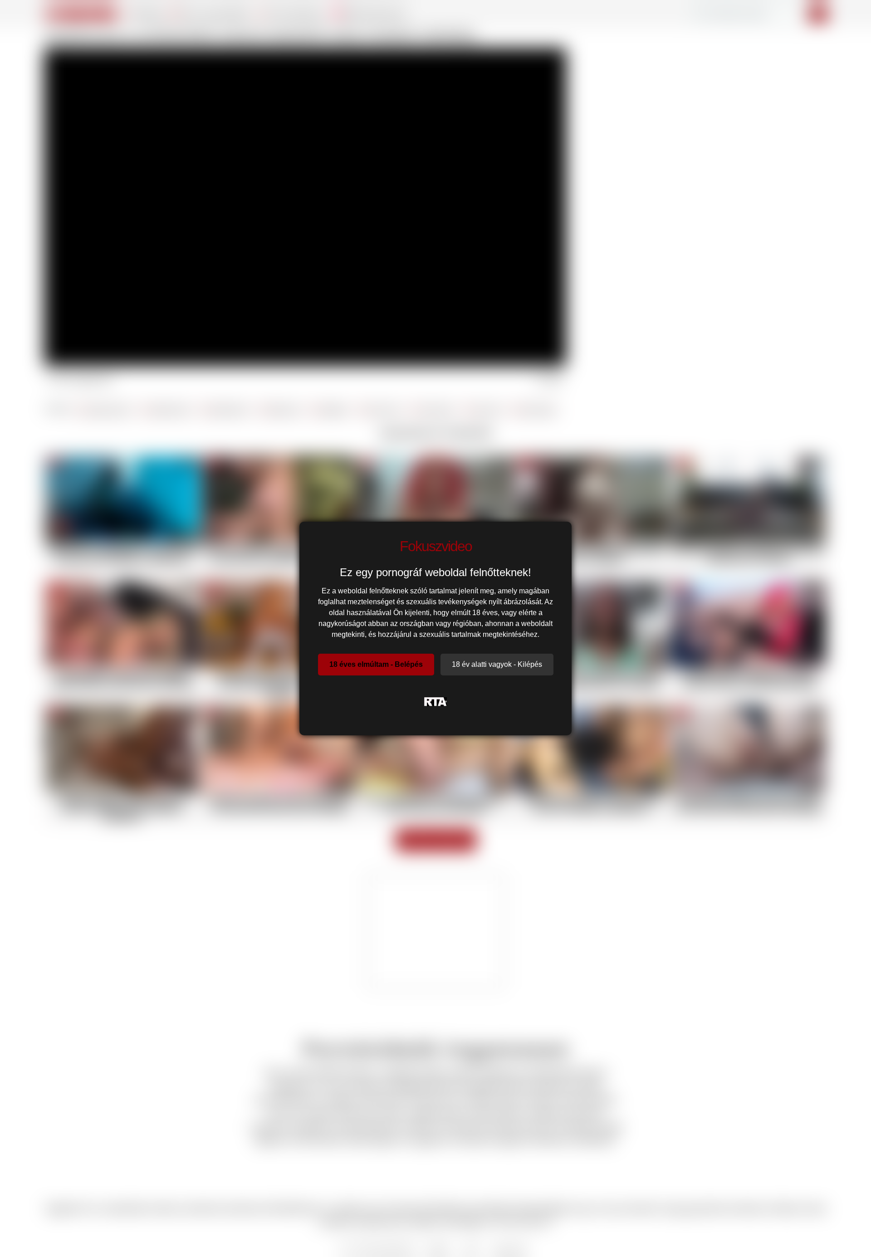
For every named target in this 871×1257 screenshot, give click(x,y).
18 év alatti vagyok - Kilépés (497, 664)
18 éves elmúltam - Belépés (376, 664)
